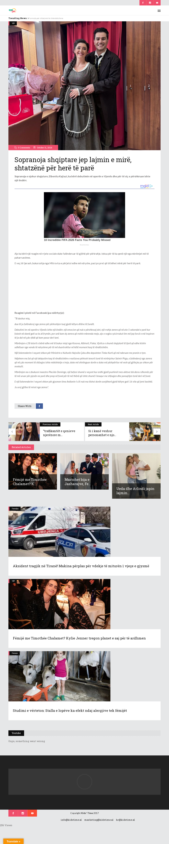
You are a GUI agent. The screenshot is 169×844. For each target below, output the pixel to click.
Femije (15, 653)
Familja (15, 508)
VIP (13, 23)
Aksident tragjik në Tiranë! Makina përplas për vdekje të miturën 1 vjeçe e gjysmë (81, 566)
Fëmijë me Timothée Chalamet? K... (30, 481)
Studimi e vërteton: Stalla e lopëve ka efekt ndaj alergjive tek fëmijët (70, 710)
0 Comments (24, 147)
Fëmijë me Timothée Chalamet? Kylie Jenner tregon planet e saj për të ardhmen (79, 638)
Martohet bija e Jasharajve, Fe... (78, 481)
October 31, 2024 (44, 147)
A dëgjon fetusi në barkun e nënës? (44, 18)
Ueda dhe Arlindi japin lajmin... (135, 490)
